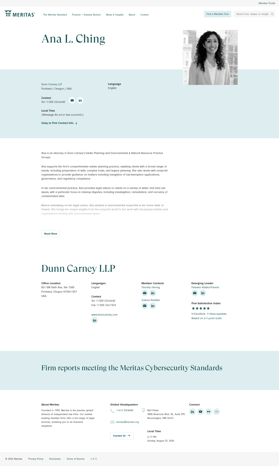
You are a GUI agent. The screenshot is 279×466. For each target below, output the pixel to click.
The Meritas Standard (55, 14)
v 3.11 (94, 459)
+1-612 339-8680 (124, 410)
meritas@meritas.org (127, 422)
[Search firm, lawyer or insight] (271, 14)
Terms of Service (76, 459)
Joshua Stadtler (150, 300)
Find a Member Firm (218, 14)
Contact (144, 14)
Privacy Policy (36, 459)
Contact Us (119, 435)
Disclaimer (55, 459)
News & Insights (115, 14)
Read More (50, 233)
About (132, 14)
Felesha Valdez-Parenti (205, 287)
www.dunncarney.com (104, 314)
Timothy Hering (150, 287)
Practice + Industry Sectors (86, 14)
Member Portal (267, 3)
